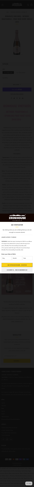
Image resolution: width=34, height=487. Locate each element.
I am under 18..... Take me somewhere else (17, 270)
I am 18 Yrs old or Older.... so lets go (17, 265)
